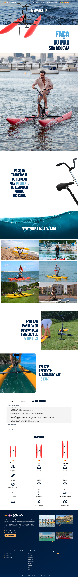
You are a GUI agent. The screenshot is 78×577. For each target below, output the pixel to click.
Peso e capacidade (12, 424)
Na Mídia (52, 2)
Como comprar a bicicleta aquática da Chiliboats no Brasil (46, 528)
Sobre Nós (26, 2)
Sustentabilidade (11, 429)
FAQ (58, 2)
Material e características (13, 405)
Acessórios (38, 2)
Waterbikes (32, 2)
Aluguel (48, 2)
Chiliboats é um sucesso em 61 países (64, 539)
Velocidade (10, 427)
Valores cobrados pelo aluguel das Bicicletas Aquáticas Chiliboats (46, 542)
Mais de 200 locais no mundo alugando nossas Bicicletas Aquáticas (62, 525)
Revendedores (43, 2)
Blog (56, 2)
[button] (39, 405)
